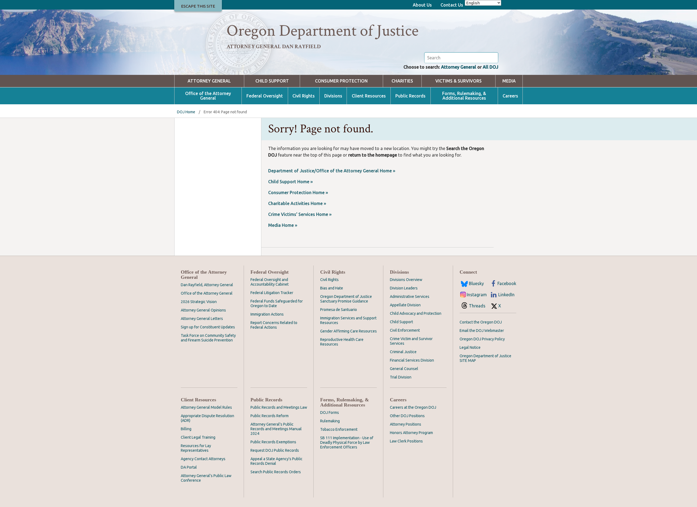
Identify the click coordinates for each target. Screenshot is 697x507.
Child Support (272, 81)
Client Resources (369, 96)
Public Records (410, 96)
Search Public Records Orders (275, 472)
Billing (186, 429)
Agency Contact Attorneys (203, 459)
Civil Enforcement (405, 330)
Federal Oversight (264, 96)
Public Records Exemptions (273, 442)
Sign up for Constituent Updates (208, 327)
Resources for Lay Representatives (196, 448)
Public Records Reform (269, 416)
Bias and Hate (331, 288)
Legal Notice (470, 347)
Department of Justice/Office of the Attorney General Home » (331, 170)
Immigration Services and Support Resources (348, 320)
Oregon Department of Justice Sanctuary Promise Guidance (346, 298)
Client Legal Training (198, 437)
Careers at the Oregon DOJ (413, 407)
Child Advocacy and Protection (415, 313)
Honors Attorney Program (411, 432)
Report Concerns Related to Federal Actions (273, 324)
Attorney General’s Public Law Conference (206, 478)
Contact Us (452, 4)
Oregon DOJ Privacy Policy (482, 339)
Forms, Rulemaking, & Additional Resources (464, 95)
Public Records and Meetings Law (278, 407)
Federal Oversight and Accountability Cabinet (269, 281)
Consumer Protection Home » (298, 192)
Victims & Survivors (458, 81)
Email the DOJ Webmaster (482, 330)
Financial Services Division (412, 360)
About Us (422, 4)
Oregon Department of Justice (322, 30)
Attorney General (458, 67)
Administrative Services (409, 296)
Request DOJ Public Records (274, 450)
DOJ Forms (329, 412)
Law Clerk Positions (406, 441)
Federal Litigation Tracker (271, 293)
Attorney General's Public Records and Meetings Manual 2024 (276, 429)
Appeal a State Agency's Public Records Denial (276, 461)
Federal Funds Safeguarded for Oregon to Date (276, 303)
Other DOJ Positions (407, 416)
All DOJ (490, 67)
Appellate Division (405, 305)
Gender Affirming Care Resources (348, 331)
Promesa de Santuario (338, 309)
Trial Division (400, 377)
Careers (510, 96)
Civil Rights (303, 96)
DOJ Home (186, 112)
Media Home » (282, 225)
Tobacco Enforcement (338, 429)
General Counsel (404, 368)
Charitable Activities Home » (297, 203)
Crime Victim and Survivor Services (411, 341)
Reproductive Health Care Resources (341, 341)
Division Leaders (404, 288)
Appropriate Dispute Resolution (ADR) (207, 418)
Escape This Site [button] (198, 6)
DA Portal (189, 467)
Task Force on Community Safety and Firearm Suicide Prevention (208, 337)
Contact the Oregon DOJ (481, 322)
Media (509, 81)
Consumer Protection (341, 81)
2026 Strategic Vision (199, 302)
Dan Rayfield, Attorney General (207, 285)
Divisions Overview (406, 279)
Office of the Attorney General (208, 95)
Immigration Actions (267, 314)
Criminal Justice (403, 352)
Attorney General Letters (202, 318)
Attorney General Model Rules (206, 407)
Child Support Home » (290, 181)
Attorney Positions (405, 424)
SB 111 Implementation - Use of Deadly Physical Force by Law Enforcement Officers (346, 442)
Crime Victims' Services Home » (300, 214)
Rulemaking (330, 421)
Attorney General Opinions (203, 310)
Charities (402, 81)
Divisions (333, 96)
